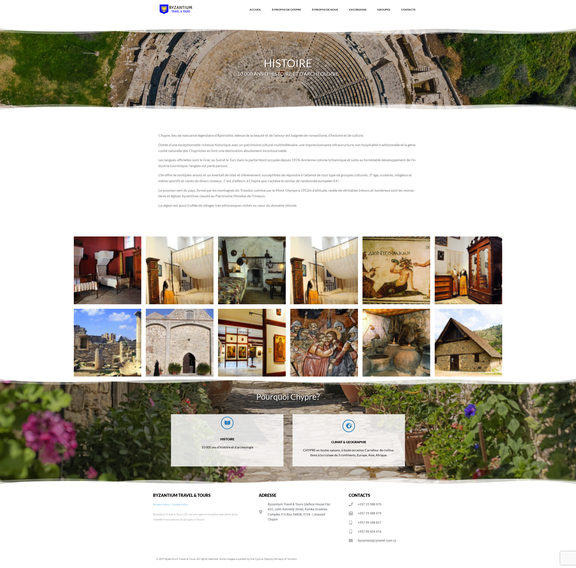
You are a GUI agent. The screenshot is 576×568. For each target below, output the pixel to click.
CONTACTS (408, 9)
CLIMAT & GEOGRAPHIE (348, 442)
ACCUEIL (255, 9)
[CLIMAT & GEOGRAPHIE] (348, 426)
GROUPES (383, 9)
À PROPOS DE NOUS (325, 9)
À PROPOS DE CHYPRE (286, 9)
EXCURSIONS (358, 9)
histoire (227, 439)
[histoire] (227, 423)
